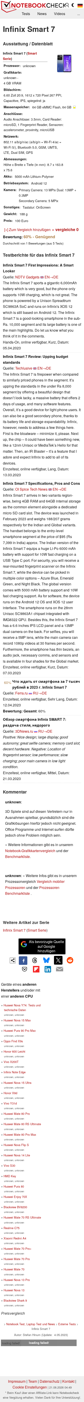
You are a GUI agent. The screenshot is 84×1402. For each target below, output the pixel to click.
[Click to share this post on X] (58, 960)
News (42, 13)
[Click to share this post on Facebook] (23, 960)
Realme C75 (11, 1228)
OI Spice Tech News (31, 489)
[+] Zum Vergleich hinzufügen (27, 229)
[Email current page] (59, 969)
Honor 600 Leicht (14, 1051)
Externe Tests (67, 1324)
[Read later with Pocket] (24, 969)
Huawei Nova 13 (14, 1290)
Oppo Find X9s (13, 1041)
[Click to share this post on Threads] (34, 960)
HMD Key (10, 1176)
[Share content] (13, 960)
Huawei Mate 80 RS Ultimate (22, 1124)
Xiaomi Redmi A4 (15, 1238)
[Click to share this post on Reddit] (70, 960)
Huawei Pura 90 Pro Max (20, 1030)
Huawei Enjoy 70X (15, 1197)
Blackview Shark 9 (15, 1300)
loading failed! (11, 1343)
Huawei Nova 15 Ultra (17, 1082)
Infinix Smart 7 (14, 930)
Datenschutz (50, 1381)
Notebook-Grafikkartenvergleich (30, 850)
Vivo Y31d (10, 1103)
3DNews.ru (24, 731)
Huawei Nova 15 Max (17, 1020)
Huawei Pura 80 (14, 1186)
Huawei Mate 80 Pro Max (20, 1134)
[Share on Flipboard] (36, 969)
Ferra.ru (21, 693)
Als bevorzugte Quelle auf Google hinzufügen (46, 946)
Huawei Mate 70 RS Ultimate (22, 1217)
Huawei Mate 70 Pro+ (17, 1248)
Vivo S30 (9, 1165)
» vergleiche (65, 229)
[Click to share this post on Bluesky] (46, 960)
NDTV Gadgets (27, 277)
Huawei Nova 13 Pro (17, 1280)
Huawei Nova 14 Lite (17, 1155)
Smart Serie (37, 930)
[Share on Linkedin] (48, 969)
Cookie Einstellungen (30, 1387)
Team (32, 1381)
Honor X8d (10, 1093)
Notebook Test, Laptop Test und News (30, 1324)
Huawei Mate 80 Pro (17, 1113)
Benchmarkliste (17, 856)
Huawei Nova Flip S (16, 1145)
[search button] (67, 5)
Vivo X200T (11, 1062)
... (78, 13)
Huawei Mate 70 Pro (17, 1259)
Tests (26, 13)
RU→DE (40, 693)
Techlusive (23, 368)
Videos (59, 13)
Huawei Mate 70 (14, 1269)
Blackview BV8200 (15, 1207)
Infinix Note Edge (15, 1072)
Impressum (17, 1381)
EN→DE (51, 277)
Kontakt (68, 1381)
